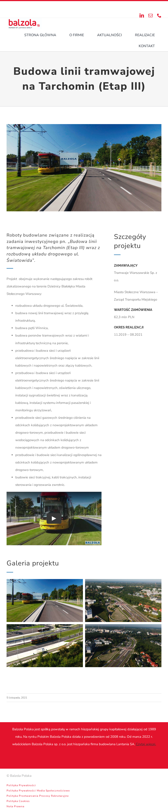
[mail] (150, 15)
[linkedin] (142, 15)
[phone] (159, 15)
